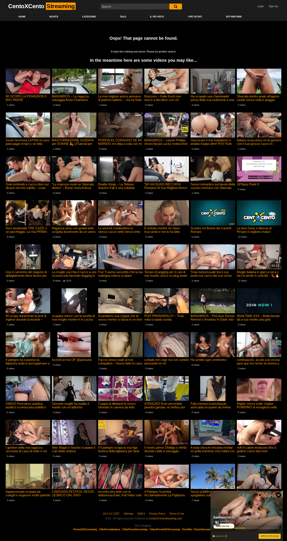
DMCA (141, 513)
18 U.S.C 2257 (111, 513)
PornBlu (187, 529)
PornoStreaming (203, 529)
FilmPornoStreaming (135, 529)
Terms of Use (176, 513)
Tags (123, 16)
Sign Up (273, 6)
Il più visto (157, 16)
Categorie (89, 16)
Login (260, 6)
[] (175, 6)
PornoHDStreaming (85, 529)
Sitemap (128, 513)
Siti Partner (234, 16)
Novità (53, 16)
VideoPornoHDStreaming (165, 529)
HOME (21, 16)
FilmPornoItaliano (109, 529)
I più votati (195, 16)
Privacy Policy (157, 513)
